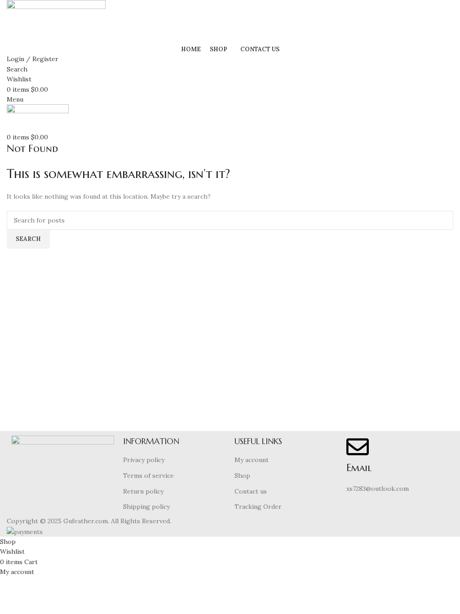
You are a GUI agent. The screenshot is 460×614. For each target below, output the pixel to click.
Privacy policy (143, 460)
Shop (242, 476)
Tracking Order (258, 507)
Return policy (143, 491)
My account (251, 460)
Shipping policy (146, 507)
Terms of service (148, 476)
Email (359, 468)
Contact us (250, 491)
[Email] (357, 447)
